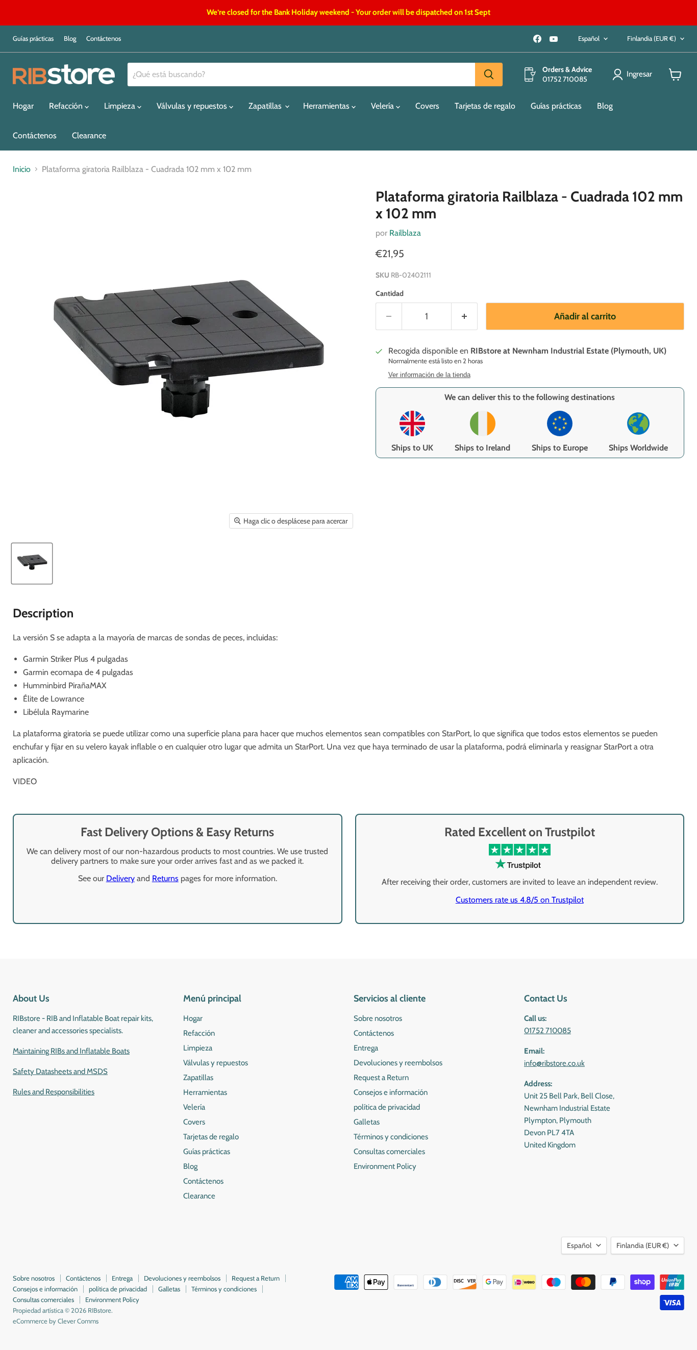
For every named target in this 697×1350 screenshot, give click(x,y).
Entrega (366, 1048)
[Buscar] (489, 74)
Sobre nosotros (378, 1018)
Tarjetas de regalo (485, 106)
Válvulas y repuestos (193, 106)
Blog (70, 38)
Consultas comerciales (389, 1151)
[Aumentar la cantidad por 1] (465, 317)
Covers (427, 106)
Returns (165, 878)
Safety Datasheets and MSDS (60, 1071)
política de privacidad (387, 1107)
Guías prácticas (33, 38)
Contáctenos (103, 38)
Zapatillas (266, 106)
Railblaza (405, 233)
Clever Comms (78, 1321)
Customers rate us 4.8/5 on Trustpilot (520, 900)
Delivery (120, 878)
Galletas (367, 1122)
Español (589, 38)
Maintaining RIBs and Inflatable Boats (71, 1051)
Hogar (23, 106)
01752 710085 (547, 1030)
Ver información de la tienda (429, 375)
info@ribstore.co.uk (554, 1063)
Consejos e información (391, 1092)
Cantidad (390, 293)
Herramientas (327, 106)
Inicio (22, 169)
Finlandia (651, 38)
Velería (383, 106)
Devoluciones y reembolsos (398, 1062)
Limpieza (120, 106)
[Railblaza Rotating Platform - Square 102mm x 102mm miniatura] (32, 563)
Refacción (67, 106)
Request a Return (381, 1077)
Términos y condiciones (391, 1136)
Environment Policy (385, 1166)
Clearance (89, 135)
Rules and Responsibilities (53, 1091)
